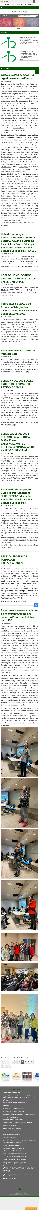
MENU (4, 15)
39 (6, 1065)
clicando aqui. (11, 425)
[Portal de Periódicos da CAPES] (5, 1077)
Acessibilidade (9, 5)
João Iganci (23, 167)
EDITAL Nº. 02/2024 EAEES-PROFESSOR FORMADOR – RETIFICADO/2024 (17, 384)
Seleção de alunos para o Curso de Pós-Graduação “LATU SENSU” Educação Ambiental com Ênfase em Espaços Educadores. (16, 496)
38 (2, 1065)
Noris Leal (10, 113)
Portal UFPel (7, 7)
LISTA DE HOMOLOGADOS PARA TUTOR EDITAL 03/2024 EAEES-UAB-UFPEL (18, 278)
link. (19, 341)
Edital (13, 601)
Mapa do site (29, 5)
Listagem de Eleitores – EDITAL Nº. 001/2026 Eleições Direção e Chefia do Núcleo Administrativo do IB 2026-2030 (29, 40)
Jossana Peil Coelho (30, 147)
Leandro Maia (18, 128)
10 (31, 1062)
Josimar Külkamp (23, 169)
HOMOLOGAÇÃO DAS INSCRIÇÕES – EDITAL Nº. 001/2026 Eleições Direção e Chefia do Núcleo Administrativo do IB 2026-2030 (28, 55)
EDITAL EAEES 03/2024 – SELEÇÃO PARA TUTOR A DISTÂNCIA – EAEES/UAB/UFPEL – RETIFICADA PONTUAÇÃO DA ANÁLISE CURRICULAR (17, 442)
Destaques (6, 32)
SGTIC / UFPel (25, 1194)
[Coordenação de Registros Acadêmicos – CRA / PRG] (16, 1077)
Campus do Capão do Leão (12, 1092)
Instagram (4, 225)
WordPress (22, 1193)
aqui (2, 266)
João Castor (25, 120)
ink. (11, 295)
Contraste (19, 5)
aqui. (9, 547)
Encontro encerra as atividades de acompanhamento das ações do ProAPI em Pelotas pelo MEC (19, 615)
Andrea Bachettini (23, 113)
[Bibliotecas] (27, 1077)
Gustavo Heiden (7, 169)
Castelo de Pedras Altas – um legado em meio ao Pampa (18, 76)
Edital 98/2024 (24, 513)
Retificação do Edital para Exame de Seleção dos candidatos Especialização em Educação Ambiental (19, 308)
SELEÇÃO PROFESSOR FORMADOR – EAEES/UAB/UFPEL (14, 560)
